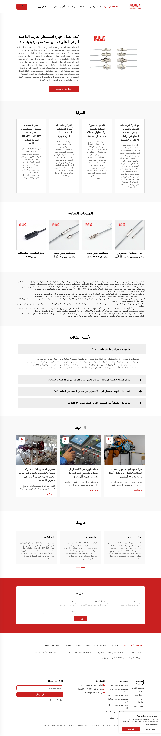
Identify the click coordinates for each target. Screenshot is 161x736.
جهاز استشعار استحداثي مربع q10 (31, 254)
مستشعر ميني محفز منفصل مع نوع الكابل (64, 254)
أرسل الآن (40, 694)
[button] (83, 567)
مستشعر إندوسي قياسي (118, 695)
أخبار (63, 6)
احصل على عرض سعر (64, 89)
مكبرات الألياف (135, 652)
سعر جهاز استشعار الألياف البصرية (79, 652)
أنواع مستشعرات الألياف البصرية (111, 652)
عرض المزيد (138, 490)
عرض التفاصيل (129, 235)
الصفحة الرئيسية (111, 6)
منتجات (83, 6)
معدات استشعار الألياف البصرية (48, 652)
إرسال (80, 619)
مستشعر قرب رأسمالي (118, 718)
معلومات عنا (72, 6)
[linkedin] (51, 700)
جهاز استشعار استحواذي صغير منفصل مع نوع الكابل (129, 254)
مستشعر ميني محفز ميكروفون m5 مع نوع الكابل (97, 254)
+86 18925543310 (89, 685)
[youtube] (61, 700)
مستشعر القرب (95, 6)
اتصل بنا (55, 6)
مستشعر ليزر (44, 6)
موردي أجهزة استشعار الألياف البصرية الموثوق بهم (121, 657)
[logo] (135, 6)
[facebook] (57, 700)
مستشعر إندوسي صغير (118, 685)
